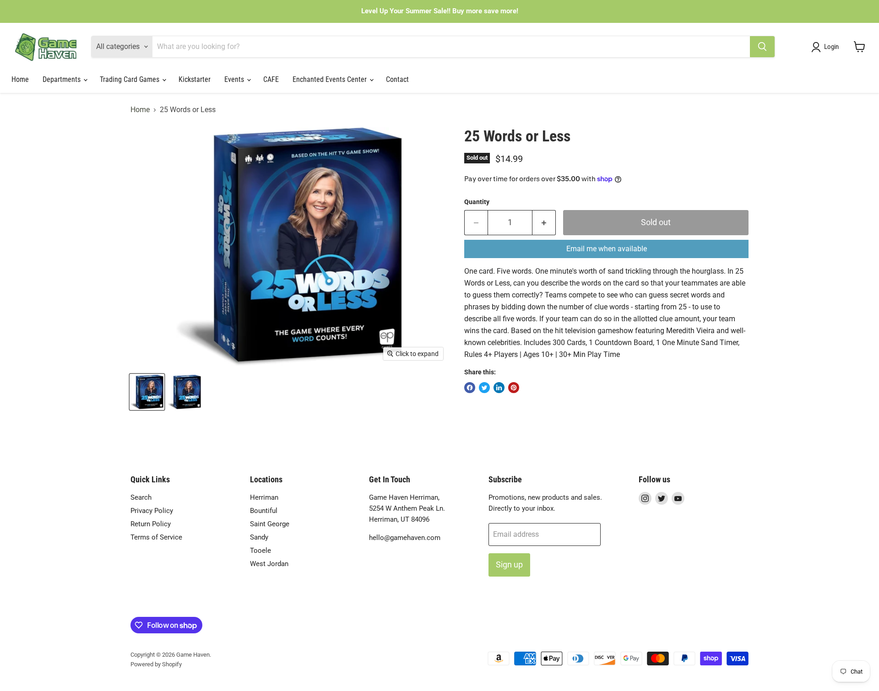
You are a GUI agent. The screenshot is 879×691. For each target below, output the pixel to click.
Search (141, 497)
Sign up (509, 564)
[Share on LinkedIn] (499, 387)
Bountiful (263, 511)
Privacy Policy (151, 511)
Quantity (476, 201)
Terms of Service (156, 537)
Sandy (259, 537)
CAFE (271, 79)
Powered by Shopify (156, 664)
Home (20, 79)
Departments (62, 79)
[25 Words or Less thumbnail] (147, 392)
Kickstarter (195, 79)
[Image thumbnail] (184, 392)
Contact (397, 79)
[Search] (762, 46)
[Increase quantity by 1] (544, 222)
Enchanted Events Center (331, 79)
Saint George (269, 524)
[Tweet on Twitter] (484, 387)
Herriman (264, 497)
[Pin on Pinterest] (513, 387)
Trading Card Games (130, 79)
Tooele (260, 550)
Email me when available (606, 248)
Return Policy (150, 524)
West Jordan (269, 564)
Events (235, 79)
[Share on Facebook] (469, 387)
